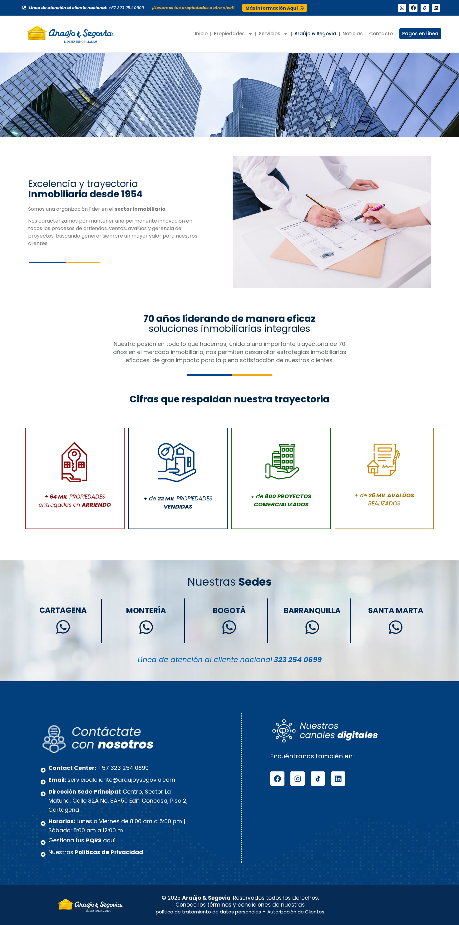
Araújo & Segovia (315, 33)
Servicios (269, 33)
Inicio (201, 33)
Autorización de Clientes (295, 911)
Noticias (353, 33)
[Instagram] (402, 8)
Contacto (381, 33)
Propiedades (229, 33)
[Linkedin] (436, 8)
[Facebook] (413, 8)
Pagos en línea (420, 33)
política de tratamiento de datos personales (208, 911)
